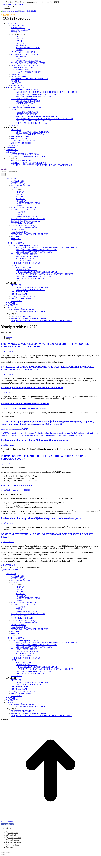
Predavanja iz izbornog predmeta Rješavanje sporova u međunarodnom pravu (41, 518)
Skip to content (7, 822)
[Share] (4, 852)
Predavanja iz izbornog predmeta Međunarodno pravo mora (32, 387)
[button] (7, 824)
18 (14, 565)
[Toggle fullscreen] (7, 852)
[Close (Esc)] (2, 852)
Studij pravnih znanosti (10, 429)
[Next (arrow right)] (4, 854)
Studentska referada (29, 408)
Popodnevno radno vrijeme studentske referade (25, 403)
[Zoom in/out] (9, 852)
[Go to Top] (50, 819)
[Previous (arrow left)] (2, 854)
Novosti (18, 408)
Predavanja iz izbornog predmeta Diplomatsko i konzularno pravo (35, 440)
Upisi (3, 351)
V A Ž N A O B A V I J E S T (16, 485)
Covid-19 (10, 408)
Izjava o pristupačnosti (9, 569)
